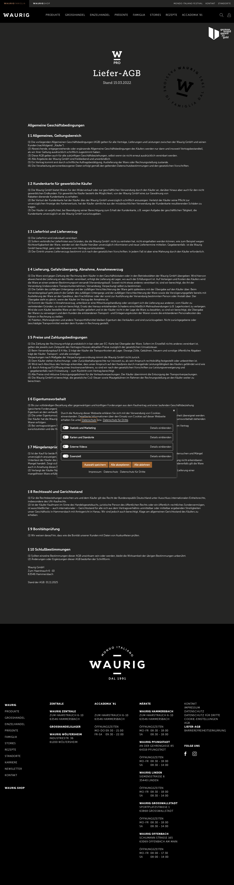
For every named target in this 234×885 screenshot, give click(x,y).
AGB (187, 722)
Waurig (10, 705)
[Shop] (41, 3)
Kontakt (210, 3)
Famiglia (11, 736)
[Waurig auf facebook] (186, 754)
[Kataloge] (229, 15)
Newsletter (13, 768)
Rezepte (10, 749)
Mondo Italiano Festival (188, 3)
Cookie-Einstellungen (201, 719)
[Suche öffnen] (221, 15)
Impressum (192, 707)
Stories (10, 743)
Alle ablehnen (142, 464)
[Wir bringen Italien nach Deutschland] (14, 3)
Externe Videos (78, 446)
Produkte (12, 711)
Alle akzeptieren (120, 464)
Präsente (11, 730)
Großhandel (15, 717)
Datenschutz (194, 711)
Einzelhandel (15, 724)
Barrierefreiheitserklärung (205, 730)
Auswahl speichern (95, 464)
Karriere (11, 762)
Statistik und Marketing (83, 427)
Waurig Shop (15, 787)
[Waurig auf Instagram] (194, 754)
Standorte (224, 3)
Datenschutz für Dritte (202, 715)
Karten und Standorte (82, 437)
